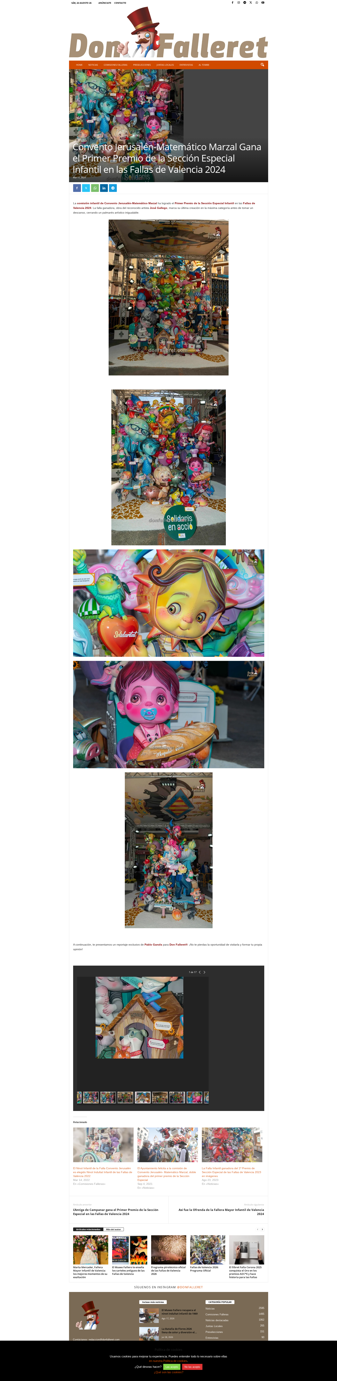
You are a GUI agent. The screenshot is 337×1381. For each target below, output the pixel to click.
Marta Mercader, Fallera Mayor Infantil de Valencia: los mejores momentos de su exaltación (90, 1272)
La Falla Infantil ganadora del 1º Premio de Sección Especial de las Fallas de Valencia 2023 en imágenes (231, 1172)
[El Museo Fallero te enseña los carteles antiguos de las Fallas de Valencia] (129, 1249)
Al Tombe (204, 64)
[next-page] (262, 1229)
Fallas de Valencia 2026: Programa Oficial (204, 1268)
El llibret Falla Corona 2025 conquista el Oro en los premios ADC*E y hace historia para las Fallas (245, 1272)
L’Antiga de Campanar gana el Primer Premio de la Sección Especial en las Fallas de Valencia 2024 (115, 1212)
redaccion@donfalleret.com (104, 1339)
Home (79, 64)
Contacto (120, 2)
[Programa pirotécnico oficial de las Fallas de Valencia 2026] (168, 1249)
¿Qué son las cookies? (168, 1372)
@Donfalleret (190, 1287)
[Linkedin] (104, 188)
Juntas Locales (165, 64)
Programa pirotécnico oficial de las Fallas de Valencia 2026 (168, 1270)
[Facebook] (232, 3)
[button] (262, 65)
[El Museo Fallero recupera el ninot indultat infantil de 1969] (149, 1315)
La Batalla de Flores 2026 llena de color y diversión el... (179, 1330)
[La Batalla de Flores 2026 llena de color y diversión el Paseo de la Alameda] (149, 1334)
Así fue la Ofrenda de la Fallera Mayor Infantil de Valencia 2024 (221, 1212)
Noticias (93, 64)
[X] (250, 3)
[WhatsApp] (257, 3)
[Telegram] (244, 3)
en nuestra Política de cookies (168, 1360)
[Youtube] (263, 3)
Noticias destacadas (217, 1320)
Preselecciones (142, 64)
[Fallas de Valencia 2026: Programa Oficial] (207, 1249)
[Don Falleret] (168, 33)
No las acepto (192, 1366)
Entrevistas (186, 64)
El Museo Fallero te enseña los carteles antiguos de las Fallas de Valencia (128, 1270)
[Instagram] (238, 3)
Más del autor (113, 1229)
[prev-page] (258, 1229)
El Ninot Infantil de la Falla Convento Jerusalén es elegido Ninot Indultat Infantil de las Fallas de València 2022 (102, 1172)
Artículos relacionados (88, 1229)
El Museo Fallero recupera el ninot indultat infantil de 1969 (180, 1311)
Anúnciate (104, 2)
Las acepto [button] (172, 1366)
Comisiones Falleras (115, 64)
